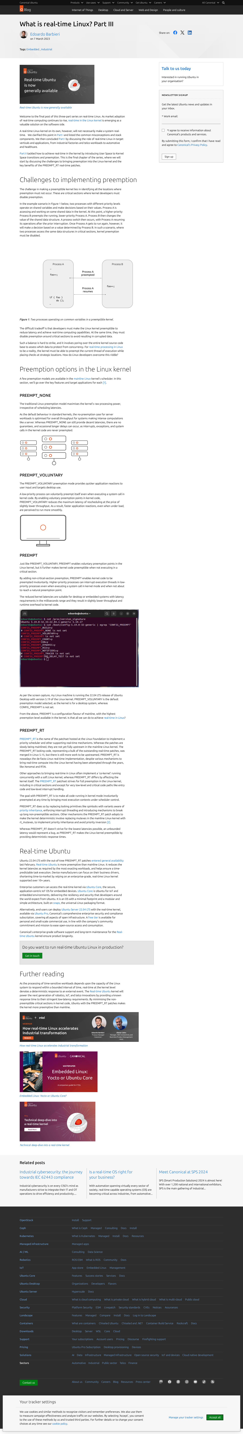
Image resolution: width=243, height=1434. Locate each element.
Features (77, 1275)
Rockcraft (182, 1323)
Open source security (146, 1354)
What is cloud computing (86, 1299)
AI (73, 1354)
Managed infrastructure (34, 1243)
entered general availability (108, 860)
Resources (138, 1235)
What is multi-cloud (170, 1299)
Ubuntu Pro (41, 913)
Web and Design (148, 9)
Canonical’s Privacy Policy (192, 144)
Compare (105, 1315)
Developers (98, 1283)
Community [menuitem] (123, 2)
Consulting (111, 1228)
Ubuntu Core (93, 886)
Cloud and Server (123, 9)
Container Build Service (159, 1323)
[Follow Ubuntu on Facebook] (170, 1382)
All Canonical (208, 2)
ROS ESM (77, 1259)
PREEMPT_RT (28, 738)
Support (86, 1220)
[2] (108, 822)
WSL (98, 1331)
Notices (157, 1307)
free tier (93, 917)
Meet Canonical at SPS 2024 (183, 1172)
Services (111, 1275)
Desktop (103, 9)
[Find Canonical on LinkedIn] (179, 1382)
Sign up (169, 156)
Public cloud (192, 1299)
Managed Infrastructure (118, 1354)
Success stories (94, 1275)
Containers (26, 1323)
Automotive (79, 1362)
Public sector (109, 1362)
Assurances (171, 1307)
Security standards (129, 1307)
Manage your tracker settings (186, 1417)
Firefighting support (154, 1339)
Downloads (26, 1331)
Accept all (215, 1417)
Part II (23, 153)
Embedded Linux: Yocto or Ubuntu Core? (43, 1095)
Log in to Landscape (144, 1315)
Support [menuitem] (106, 2)
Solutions (25, 1354)
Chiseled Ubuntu (108, 1323)
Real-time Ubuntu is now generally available (46, 107)
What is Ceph (79, 1228)
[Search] (223, 2)
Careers (105, 1381)
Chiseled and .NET (132, 1323)
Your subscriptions (82, 1339)
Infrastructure (93, 1354)
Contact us (28, 1382)
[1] (104, 382)
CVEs (146, 1307)
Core (107, 1331)
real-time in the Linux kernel (84, 120)
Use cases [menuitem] (91, 2)
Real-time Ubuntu (46, 864)
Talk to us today (176, 68)
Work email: (171, 116)
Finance (132, 1362)
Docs (123, 1228)
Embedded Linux (96, 1267)
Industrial (46, 49)
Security (25, 1307)
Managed (96, 1228)
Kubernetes (27, 1235)
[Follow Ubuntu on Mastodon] (161, 1382)
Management (117, 1267)
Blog (115, 1381)
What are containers (84, 1323)
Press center (143, 1381)
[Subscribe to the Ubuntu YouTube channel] (196, 1382)
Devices (136, 1347)
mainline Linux (82, 378)
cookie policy (59, 1423)
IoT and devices (171, 1354)
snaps (56, 902)
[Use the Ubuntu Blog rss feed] (213, 1382)
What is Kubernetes (83, 1235)
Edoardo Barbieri (45, 34)
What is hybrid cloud (144, 1299)
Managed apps (80, 1243)
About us (77, 1381)
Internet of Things (82, 9)
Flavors (112, 1283)
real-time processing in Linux (106, 346)
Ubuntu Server (28, 1291)
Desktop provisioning (116, 1347)
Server (89, 1331)
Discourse (133, 1339)
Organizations (80, 1283)
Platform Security (82, 1307)
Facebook (175, 33)
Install (75, 1220)
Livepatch (109, 1307)
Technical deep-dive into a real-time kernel (44, 1145)
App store (77, 1267)
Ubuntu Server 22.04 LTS (75, 909)
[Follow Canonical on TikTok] (204, 1382)
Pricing (120, 1339)
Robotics (25, 1259)
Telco (123, 1362)
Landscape (26, 1315)
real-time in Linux (114, 717)
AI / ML (24, 1251)
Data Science (95, 1251)
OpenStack (26, 1220)
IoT (22, 1267)
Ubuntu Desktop (30, 1283)
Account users (105, 1339)
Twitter (182, 33)
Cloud (23, 1299)
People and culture (174, 9)
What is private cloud (116, 1299)
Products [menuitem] (75, 2)
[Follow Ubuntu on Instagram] (187, 1382)
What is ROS (93, 1259)
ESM (98, 1307)
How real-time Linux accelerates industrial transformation (54, 1045)
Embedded (32, 49)
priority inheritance (31, 810)
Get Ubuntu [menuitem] (141, 2)
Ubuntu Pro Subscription (86, 1347)
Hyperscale (78, 1291)
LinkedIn (190, 33)
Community (110, 1259)
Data (79, 1354)
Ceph (23, 1228)
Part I (60, 134)
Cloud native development (197, 1354)
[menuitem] (211, 2)
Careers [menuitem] (158, 2)
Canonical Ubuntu (29, 2)
